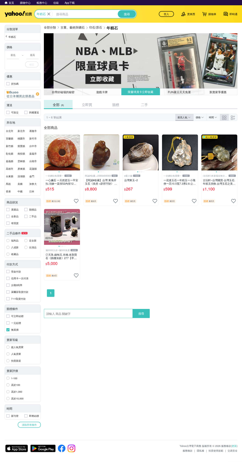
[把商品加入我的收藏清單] (76, 201)
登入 (166, 14)
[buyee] (23, 94)
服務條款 (187, 450)
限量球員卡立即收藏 (140, 92)
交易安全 (232, 450)
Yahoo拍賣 (18, 14)
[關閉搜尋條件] (49, 14)
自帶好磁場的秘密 (63, 92)
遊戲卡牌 (102, 92)
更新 (234, 446)
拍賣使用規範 (216, 450)
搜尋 (141, 313)
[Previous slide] (46, 152)
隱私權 (200, 450)
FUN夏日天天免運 (179, 92)
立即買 (87, 104)
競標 (115, 104)
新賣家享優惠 (217, 92)
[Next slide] (77, 152)
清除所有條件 (29, 424)
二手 (144, 104)
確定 (31, 64)
